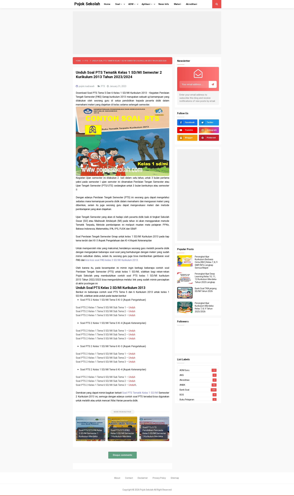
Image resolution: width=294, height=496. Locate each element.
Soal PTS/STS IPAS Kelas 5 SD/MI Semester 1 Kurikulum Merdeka (122, 433)
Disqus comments (122, 455)
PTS (103, 86)
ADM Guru (184, 370)
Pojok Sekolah (147, 490)
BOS (182, 394)
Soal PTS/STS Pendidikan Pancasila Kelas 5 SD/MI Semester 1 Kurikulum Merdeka (154, 432)
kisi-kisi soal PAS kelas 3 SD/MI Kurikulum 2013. (112, 260)
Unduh (132, 307)
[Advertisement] (147, 32)
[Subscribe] (213, 84)
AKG (182, 375)
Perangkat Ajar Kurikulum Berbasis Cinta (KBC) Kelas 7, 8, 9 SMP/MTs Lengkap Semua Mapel (206, 262)
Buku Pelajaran (187, 399)
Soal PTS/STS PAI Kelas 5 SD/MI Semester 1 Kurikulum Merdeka (90, 433)
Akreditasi (184, 380)
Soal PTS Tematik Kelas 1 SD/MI (140, 392)
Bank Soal (184, 390)
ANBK (182, 385)
